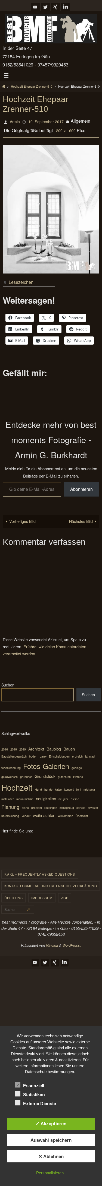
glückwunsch (9, 772)
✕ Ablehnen (51, 1156)
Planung (10, 802)
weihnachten (44, 811)
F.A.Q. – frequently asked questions (39, 869)
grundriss (26, 772)
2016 (4, 745)
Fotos (31, 761)
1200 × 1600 (65, 128)
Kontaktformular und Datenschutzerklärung (50, 881)
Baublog (54, 744)
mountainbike (24, 795)
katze (58, 785)
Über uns (13, 893)
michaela (89, 785)
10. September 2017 (46, 121)
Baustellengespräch (14, 752)
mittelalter (7, 795)
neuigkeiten (46, 794)
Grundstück (45, 772)
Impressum (41, 893)
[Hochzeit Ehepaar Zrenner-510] (51, 206)
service (80, 803)
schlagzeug (67, 803)
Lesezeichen (21, 278)
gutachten (64, 772)
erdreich (77, 752)
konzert (69, 785)
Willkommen (65, 811)
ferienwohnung (11, 763)
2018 (13, 745)
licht (78, 785)
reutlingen (50, 803)
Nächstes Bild (81, 517)
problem (36, 803)
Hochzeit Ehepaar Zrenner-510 (31, 86)
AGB (65, 893)
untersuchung (10, 811)
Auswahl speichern (51, 1140)
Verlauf (25, 811)
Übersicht (82, 811)
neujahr (63, 795)
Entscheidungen (59, 752)
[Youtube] (35, 7)
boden (33, 752)
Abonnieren (81, 485)
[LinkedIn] (65, 7)
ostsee (75, 795)
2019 (22, 745)
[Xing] (55, 7)
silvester (93, 803)
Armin (15, 121)
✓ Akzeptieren (51, 1123)
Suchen (7, 680)
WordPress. (72, 940)
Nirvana (52, 940)
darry (43, 752)
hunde (48, 785)
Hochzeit (16, 782)
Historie (78, 772)
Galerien (56, 761)
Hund (38, 785)
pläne (25, 803)
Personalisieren (50, 1173)
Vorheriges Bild (22, 517)
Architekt (36, 744)
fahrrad (90, 752)
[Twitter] (45, 7)
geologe (77, 763)
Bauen (69, 744)
